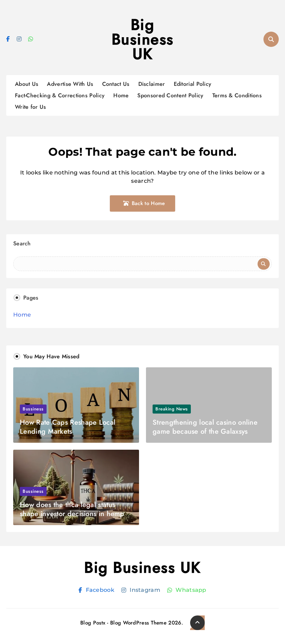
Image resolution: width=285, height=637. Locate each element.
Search (22, 243)
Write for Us (30, 107)
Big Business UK (143, 39)
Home (121, 95)
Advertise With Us (70, 84)
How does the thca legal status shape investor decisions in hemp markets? (72, 514)
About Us (26, 84)
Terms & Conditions (237, 95)
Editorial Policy (193, 84)
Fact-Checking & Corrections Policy (60, 95)
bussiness (33, 409)
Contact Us (116, 84)
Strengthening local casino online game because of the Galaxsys (205, 426)
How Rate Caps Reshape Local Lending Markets (67, 426)
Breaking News (171, 409)
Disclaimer (151, 84)
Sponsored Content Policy (170, 95)
